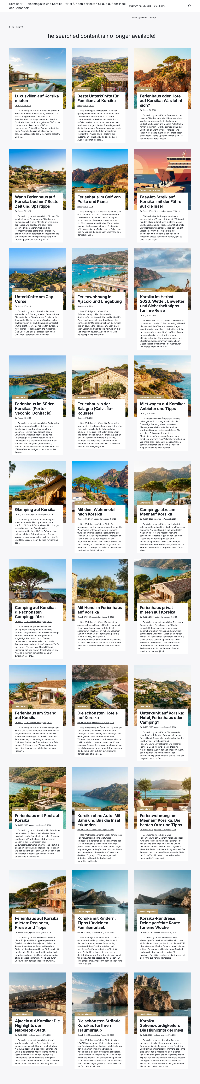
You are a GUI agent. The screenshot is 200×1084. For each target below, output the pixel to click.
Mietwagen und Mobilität (144, 17)
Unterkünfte (159, 6)
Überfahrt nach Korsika (140, 6)
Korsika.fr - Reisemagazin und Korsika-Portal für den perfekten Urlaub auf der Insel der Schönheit (67, 6)
